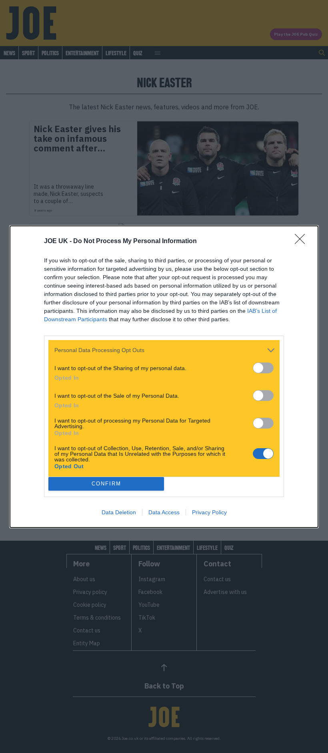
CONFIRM (106, 484)
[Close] (302, 241)
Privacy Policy (209, 512)
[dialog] (164, 377)
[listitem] (164, 350)
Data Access (164, 512)
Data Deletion (119, 512)
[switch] (263, 367)
